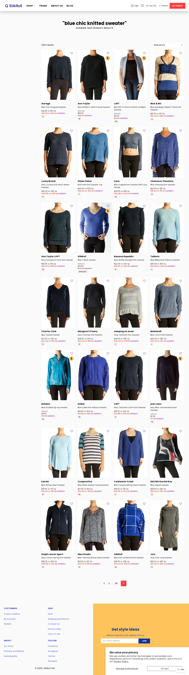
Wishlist (7, 624)
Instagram (53, 651)
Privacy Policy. (121, 661)
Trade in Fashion (12, 614)
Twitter (51, 656)
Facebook (53, 646)
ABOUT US (57, 5)
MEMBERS (61, 113)
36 (116, 583)
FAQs (50, 614)
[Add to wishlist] (71, 53)
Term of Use (54, 634)
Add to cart (58, 96)
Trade (43, 5)
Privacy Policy (54, 629)
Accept (165, 668)
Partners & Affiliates (14, 651)
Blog (70, 5)
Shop (29, 5)
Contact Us (54, 624)
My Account (10, 619)
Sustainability (10, 656)
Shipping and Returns (58, 619)
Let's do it (177, 5)
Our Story (8, 646)
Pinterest (52, 661)
